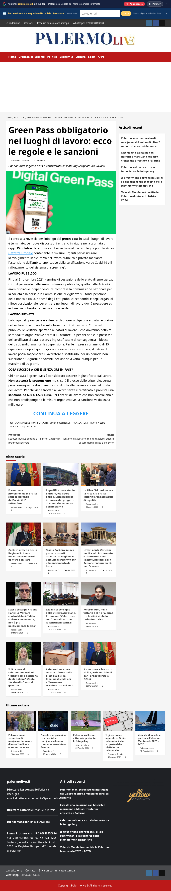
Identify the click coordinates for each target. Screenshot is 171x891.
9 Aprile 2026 (31, 563)
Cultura (80, 57)
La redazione (13, 23)
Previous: (34, 438)
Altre (101, 57)
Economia (66, 57)
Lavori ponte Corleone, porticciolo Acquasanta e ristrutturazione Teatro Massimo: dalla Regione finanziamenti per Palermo (98, 558)
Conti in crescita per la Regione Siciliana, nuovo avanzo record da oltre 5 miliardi (22, 554)
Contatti (28, 23)
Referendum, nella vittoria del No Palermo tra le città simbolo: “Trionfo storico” (98, 614)
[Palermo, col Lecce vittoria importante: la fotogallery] (86, 721)
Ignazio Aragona (39, 822)
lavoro (93, 422)
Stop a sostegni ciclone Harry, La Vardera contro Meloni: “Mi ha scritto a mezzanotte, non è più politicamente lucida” (22, 617)
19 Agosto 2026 (114, 757)
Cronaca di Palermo (32, 57)
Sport (91, 57)
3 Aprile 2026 (106, 570)
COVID (18, 422)
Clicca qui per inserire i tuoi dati (147, 13)
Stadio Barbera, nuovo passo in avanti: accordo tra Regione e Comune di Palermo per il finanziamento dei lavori (61, 558)
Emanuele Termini (115, 754)
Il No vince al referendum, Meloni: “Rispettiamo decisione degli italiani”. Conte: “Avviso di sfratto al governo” (23, 677)
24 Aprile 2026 (54, 513)
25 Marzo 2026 (54, 629)
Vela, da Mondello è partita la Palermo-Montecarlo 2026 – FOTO (140, 196)
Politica (52, 57)
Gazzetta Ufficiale (20, 253)
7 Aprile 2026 (69, 570)
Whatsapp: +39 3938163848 (88, 23)
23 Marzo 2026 (17, 692)
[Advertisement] (85, 87)
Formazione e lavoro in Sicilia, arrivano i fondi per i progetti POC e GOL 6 (97, 674)
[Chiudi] (166, 4)
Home (12, 57)
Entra (126, 13)
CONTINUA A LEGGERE (61, 413)
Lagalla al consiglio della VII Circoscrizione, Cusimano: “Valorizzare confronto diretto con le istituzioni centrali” (61, 616)
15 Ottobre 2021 (40, 160)
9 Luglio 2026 (32, 507)
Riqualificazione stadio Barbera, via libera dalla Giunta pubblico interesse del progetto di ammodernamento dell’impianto (60, 498)
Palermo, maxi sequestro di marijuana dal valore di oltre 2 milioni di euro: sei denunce (140, 142)
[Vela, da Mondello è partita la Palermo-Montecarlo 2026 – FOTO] (150, 721)
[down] (106, 57)
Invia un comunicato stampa (53, 23)
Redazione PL (16, 507)
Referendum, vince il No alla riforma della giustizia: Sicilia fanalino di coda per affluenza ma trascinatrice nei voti (59, 677)
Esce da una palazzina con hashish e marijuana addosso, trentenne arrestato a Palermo (140, 156)
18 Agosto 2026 (146, 751)
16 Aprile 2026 (92, 507)
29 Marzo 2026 (17, 632)
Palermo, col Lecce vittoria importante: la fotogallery (138, 169)
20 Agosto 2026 (17, 754)
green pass (56, 422)
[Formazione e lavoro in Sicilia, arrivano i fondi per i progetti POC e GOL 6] (98, 653)
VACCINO (32, 426)
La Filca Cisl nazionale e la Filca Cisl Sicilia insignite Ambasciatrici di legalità (98, 495)
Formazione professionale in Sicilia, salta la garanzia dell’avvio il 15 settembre (22, 496)
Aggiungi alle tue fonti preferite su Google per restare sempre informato (54, 4)
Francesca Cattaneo (20, 160)
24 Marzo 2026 (92, 626)
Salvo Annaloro (82, 745)
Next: (88, 438)
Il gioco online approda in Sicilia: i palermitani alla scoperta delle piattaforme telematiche (142, 181)
